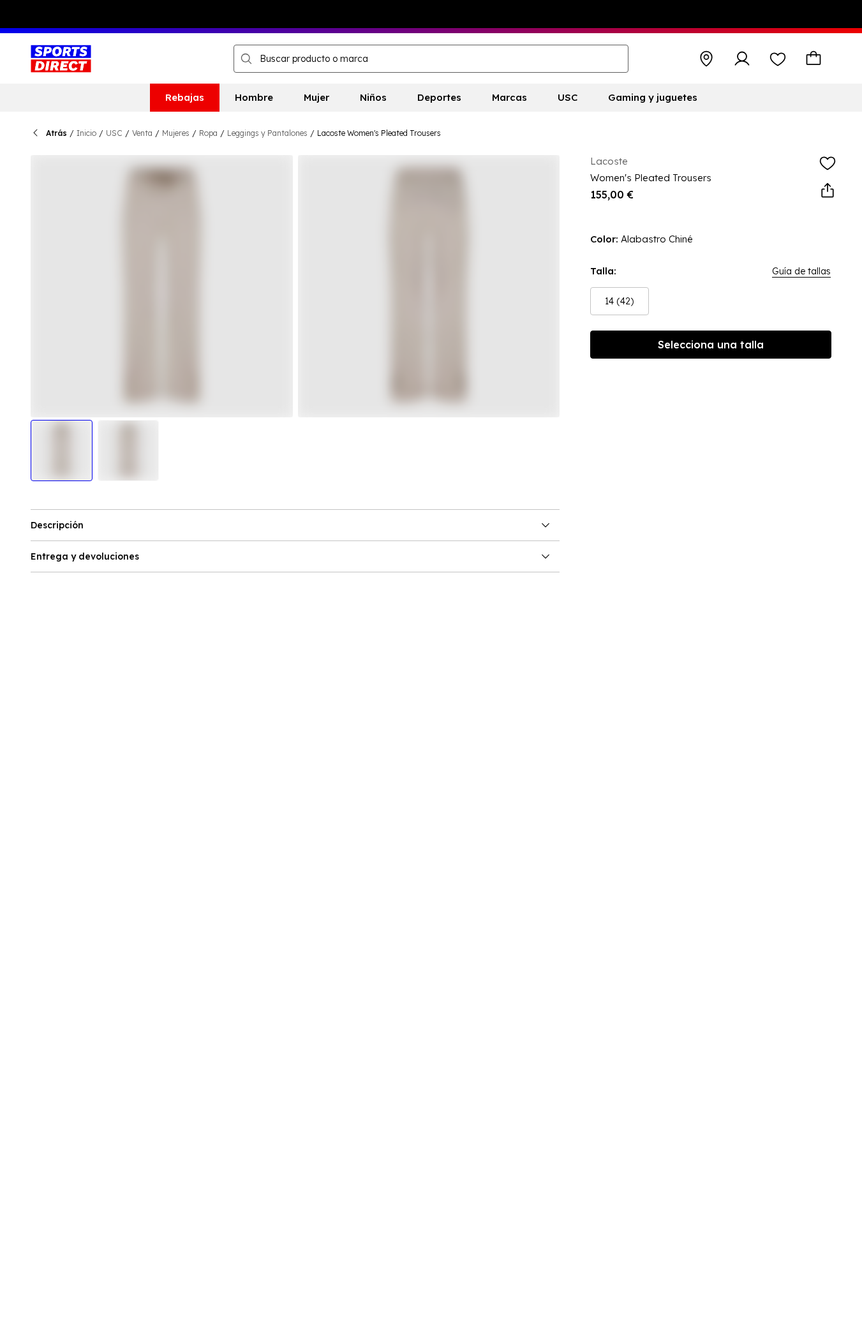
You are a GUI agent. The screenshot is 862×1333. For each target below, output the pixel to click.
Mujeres (175, 133)
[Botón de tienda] (706, 59)
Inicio (86, 133)
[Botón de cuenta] (742, 59)
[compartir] (828, 191)
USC (114, 133)
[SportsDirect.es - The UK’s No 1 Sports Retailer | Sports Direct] (61, 59)
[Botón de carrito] (813, 59)
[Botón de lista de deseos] (778, 59)
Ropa (208, 133)
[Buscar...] (246, 59)
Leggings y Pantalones (267, 133)
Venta (142, 133)
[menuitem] (184, 98)
